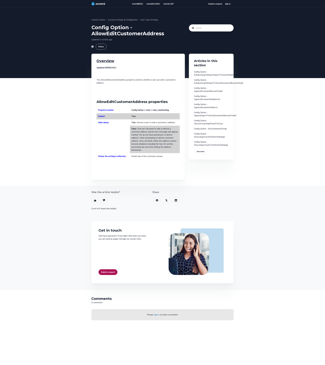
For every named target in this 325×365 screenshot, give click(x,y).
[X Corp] (166, 200)
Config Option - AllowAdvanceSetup (210, 128)
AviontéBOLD (137, 4)
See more (200, 151)
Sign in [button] (228, 4)
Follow (101, 46)
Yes (95, 200)
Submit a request (215, 4)
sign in (156, 314)
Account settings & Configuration (122, 19)
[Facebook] (157, 200)
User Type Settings (149, 19)
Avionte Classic (98, 19)
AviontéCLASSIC (153, 4)
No (104, 200)
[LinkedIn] (175, 200)
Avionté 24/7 (168, 4)
